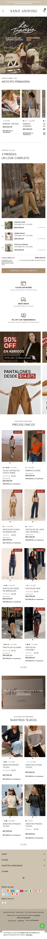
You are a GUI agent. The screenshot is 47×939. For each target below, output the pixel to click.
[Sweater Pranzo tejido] (34, 800)
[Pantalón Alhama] (12, 623)
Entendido (29, 935)
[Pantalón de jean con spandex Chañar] (34, 505)
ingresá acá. (36, 915)
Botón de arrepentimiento (23, 917)
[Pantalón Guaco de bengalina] (12, 505)
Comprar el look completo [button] (23, 271)
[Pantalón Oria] (34, 564)
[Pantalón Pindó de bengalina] (12, 564)
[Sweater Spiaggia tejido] (12, 800)
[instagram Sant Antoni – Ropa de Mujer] (23, 878)
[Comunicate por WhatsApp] (42, 925)
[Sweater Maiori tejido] (12, 741)
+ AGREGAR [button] (41, 227)
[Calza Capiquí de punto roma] (12, 446)
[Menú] (3, 11)
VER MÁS (23, 667)
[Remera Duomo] (34, 446)
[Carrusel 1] (23, 45)
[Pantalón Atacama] (34, 623)
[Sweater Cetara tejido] (34, 741)
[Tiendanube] (32, 920)
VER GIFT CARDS (23, 694)
